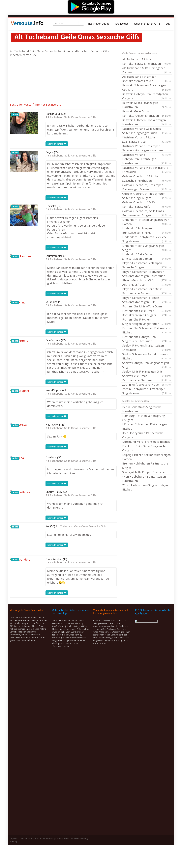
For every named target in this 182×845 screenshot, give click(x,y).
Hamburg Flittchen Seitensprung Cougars (143, 418)
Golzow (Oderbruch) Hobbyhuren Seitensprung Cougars (146, 196)
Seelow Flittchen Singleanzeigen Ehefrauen (146, 348)
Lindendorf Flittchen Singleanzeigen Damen (146, 222)
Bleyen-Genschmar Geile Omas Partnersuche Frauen (146, 291)
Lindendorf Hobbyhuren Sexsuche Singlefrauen (146, 239)
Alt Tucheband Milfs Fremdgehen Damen (146, 70)
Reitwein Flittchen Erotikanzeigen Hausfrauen (146, 122)
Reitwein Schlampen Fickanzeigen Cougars (146, 87)
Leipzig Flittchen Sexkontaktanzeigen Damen (146, 457)
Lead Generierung (79, 838)
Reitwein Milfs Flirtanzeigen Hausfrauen (146, 105)
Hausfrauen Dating (98, 24)
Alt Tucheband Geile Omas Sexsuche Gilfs (71, 117)
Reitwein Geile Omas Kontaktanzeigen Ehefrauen (146, 113)
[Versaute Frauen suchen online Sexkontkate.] (27, 24)
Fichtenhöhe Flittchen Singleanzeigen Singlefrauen (146, 322)
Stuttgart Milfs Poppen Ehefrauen (144, 472)
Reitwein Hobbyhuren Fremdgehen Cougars (146, 96)
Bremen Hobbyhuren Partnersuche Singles (145, 466)
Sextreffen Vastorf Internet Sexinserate (35, 104)
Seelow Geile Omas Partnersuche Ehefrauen (146, 378)
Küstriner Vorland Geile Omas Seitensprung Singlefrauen (146, 131)
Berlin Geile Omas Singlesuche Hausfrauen (142, 409)
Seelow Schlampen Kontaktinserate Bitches (146, 356)
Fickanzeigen (121, 24)
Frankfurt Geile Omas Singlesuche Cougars (144, 448)
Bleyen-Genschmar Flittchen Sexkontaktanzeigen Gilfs (146, 300)
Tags (167, 24)
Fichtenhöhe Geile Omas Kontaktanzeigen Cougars (146, 313)
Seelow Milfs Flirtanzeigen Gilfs (146, 372)
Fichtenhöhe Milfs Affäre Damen (146, 306)
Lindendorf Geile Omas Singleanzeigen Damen (146, 256)
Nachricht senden (55, 143)
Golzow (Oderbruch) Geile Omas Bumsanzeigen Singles (146, 213)
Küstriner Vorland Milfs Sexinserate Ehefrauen (146, 170)
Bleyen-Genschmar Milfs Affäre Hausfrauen (146, 282)
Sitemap (13, 841)
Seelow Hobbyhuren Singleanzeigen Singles (146, 365)
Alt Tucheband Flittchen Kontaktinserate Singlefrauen (146, 61)
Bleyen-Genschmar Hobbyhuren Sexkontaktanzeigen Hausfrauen (146, 274)
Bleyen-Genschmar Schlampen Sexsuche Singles (146, 265)
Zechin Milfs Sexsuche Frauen (146, 384)
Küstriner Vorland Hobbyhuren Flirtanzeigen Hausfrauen (146, 159)
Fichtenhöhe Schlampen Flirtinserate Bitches (146, 330)
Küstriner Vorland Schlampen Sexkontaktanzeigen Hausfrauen (146, 148)
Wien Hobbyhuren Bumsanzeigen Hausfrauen (144, 479)
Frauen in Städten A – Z (146, 24)
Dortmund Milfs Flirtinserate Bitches (146, 442)
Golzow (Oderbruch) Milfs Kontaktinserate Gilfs (146, 204)
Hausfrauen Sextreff (44, 838)
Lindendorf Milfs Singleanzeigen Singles (146, 248)
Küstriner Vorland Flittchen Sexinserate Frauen (146, 139)
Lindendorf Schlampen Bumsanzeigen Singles (146, 230)
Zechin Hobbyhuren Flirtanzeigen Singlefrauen (146, 391)
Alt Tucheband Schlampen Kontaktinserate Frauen (146, 79)
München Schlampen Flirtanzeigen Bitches (144, 426)
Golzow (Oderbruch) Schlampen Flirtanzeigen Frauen (146, 187)
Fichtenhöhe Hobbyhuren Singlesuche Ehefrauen (146, 339)
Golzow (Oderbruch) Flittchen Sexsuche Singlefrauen (146, 178)
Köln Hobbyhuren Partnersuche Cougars (143, 435)
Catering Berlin (62, 838)
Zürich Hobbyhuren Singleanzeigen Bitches (145, 487)
